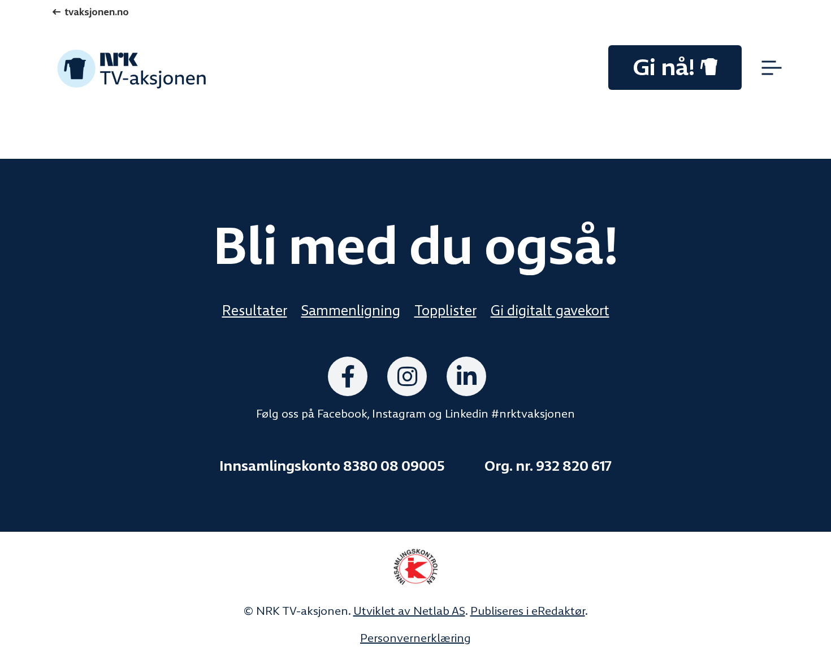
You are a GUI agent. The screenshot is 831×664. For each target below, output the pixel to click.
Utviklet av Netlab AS (409, 611)
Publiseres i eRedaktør (527, 611)
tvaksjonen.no (96, 12)
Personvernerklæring (415, 638)
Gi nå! (664, 67)
